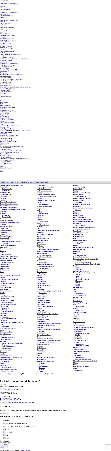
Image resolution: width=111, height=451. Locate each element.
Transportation (77, 331)
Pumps (75, 238)
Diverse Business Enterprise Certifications (11, 79)
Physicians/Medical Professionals (82, 208)
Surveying (76, 314)
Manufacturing (43, 213)
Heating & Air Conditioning (45, 251)
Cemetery (3, 281)
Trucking (78, 335)
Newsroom (3, 93)
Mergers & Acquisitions (43, 335)
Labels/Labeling (41, 296)
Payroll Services (78, 194)
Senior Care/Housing (79, 295)
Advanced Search (11, 182)
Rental (75, 253)
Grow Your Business (5, 77)
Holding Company (42, 253)
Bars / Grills (3, 247)
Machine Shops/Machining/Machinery (48, 314)
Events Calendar (4, 45)
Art (1, 219)
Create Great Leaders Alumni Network (10, 54)
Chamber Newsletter (5, 96)
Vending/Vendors (78, 349)
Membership (3, 62)
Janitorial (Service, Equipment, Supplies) (49, 291)
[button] (55, 99)
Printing (77, 282)
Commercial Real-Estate (7, 296)
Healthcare (40, 246)
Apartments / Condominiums (8, 207)
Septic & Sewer (77, 297)
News (1, 95)
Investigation (40, 289)
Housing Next (4, 90)
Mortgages (5, 243)
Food (38, 210)
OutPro (2, 49)
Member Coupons (5, 68)
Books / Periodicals (5, 254)
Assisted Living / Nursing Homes (9, 222)
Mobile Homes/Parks (43, 344)
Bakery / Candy (4, 238)
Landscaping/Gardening (44, 300)
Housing (41, 369)
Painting (75, 185)
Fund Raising (41, 215)
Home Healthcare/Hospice (44, 257)
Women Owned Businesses (81, 366)
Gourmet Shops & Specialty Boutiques (48, 230)
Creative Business (5, 326)
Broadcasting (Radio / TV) (8, 258)
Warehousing (77, 355)
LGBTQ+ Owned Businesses (45, 306)
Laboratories (40, 298)
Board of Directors (5, 34)
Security (77, 285)
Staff (1, 32)
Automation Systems (6, 230)
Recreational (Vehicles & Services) (83, 247)
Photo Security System (82, 279)
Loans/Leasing (41, 310)
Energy (2, 363)
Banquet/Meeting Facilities (46, 266)
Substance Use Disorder (80, 312)
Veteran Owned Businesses (81, 351)
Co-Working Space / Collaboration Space (12, 322)
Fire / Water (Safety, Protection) (46, 200)
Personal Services (78, 200)
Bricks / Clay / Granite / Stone (9, 256)
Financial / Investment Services (46, 194)
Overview (2, 52)
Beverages (3, 251)
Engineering (5, 215)
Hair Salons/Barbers (43, 238)
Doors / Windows (5, 339)
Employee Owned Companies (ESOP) (11, 357)
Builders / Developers (6, 260)
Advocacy (3, 198)
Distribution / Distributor (7, 337)
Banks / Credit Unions (6, 240)
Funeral (39, 217)
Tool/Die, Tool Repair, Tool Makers (83, 327)
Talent (75, 316)
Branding (78, 274)
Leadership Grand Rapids (7, 57)
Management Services (43, 319)
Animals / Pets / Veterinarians (8, 205)
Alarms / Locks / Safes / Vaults (9, 204)
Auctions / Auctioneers (6, 226)
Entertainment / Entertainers (8, 369)
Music (38, 355)
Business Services (7, 189)
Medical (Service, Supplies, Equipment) (48, 329)
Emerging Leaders (5, 56)
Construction (4, 306)
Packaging (40, 371)
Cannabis (3, 274)
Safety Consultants (7, 311)
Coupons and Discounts (32, 182)
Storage (75, 308)
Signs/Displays (77, 301)
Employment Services (6, 359)
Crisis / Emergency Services (8, 328)
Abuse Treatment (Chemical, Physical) (11, 185)
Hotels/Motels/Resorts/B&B (45, 264)
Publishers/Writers (78, 236)
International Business (43, 285)
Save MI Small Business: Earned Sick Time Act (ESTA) (15, 87)
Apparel (77, 267)
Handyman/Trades (42, 240)
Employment (6, 345)
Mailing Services (41, 317)
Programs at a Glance (6, 46)
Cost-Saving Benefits (6, 66)
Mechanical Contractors (9, 318)
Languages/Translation (43, 302)
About (1, 29)
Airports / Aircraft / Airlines (8, 202)
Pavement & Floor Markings (81, 192)
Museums (39, 353)
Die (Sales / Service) (5, 334)
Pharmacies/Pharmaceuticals (81, 204)
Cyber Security (79, 320)
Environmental (41, 185)
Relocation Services (79, 249)
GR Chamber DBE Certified (45, 234)
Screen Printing (80, 225)
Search (3, 182)
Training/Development (8, 346)
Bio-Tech (2, 253)
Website (75, 363)
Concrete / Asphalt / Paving (8, 304)
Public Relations (78, 234)
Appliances (3, 211)
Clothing (2, 293)
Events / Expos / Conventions (45, 187)
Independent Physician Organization (49, 249)
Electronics (3, 352)
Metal (38, 337)
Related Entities (4, 41)
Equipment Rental (80, 255)
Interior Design (6, 217)
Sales (74, 289)
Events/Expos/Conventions (10, 279)
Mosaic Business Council (7, 38)
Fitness (39, 202)
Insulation (39, 277)
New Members (21, 182)
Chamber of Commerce (7, 283)
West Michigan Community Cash (9, 3)
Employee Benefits (5, 355)
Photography (77, 206)
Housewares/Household (43, 270)
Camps (2, 272)
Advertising (3, 196)
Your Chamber (4, 31)
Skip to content (4, 0)
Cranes (2, 324)
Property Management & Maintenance (13, 209)
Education (3, 341)
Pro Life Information (79, 217)
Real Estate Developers (82, 229)
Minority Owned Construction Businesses (49, 340)
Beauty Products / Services (8, 249)
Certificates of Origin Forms (7, 65)
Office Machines (41, 359)
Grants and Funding (5, 82)
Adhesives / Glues (5, 192)
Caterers (2, 277)
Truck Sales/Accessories (82, 345)
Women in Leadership (6, 60)
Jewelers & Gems (42, 295)
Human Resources (42, 272)
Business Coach (4, 268)
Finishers (39, 198)
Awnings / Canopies (6, 236)
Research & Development (80, 257)
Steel (74, 304)
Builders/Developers (8, 262)
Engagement (3, 73)
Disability (3, 336)
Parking (75, 191)
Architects (3, 213)
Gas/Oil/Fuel (40, 226)
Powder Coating (80, 187)
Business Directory (5, 9)
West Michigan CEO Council (8, 40)
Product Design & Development (82, 219)
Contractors (5, 308)
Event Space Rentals (5, 91)
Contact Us (3, 17)
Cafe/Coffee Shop (80, 261)
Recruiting (42, 274)
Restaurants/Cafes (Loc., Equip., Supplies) (85, 259)
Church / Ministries (5, 291)
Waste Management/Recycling (82, 359)
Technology (76, 318)
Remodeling (76, 251)
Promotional (77, 223)
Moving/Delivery (41, 348)
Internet (39, 287)
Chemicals (3, 285)
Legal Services (41, 304)
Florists (39, 208)
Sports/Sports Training (80, 303)
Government (40, 232)
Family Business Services (44, 189)
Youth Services (6, 348)
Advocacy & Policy (5, 85)
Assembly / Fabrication (7, 220)
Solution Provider (44, 225)
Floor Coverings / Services (44, 206)
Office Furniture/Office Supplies (46, 357)
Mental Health (41, 333)
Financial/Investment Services (11, 241)
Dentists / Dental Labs (6, 332)
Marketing (40, 327)
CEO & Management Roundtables (9, 81)
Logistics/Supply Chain (43, 312)
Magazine (41, 351)
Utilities (75, 347)
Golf (38, 228)
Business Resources (5, 76)
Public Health (77, 231)
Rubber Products (78, 287)
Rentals (77, 284)
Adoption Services (5, 194)
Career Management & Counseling (12, 343)
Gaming (39, 223)
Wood (75, 368)
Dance (2, 330)
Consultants (5, 190)
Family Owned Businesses (44, 191)
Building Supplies (5, 264)
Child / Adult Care (5, 287)
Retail (75, 266)
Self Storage (78, 310)
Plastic (75, 212)
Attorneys (3, 224)
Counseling (3, 320)
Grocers (39, 236)
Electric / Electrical (5, 350)
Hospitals (41, 248)
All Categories (44, 182)
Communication (4, 298)
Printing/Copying (78, 215)
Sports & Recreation (8, 371)
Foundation (3, 37)
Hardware (40, 242)
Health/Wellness (43, 204)
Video (75, 353)
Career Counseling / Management (10, 275)
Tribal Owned (77, 338)
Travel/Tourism (43, 268)
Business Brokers (5, 266)
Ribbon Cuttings (4, 71)
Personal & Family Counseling (82, 198)
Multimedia (40, 350)
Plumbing (76, 213)
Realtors (77, 243)
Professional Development (7, 51)
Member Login (4, 6)
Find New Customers (6, 84)
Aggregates (3, 200)
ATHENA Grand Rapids (7, 48)
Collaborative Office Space (7, 35)
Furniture (39, 219)
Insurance (39, 279)
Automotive (3, 232)
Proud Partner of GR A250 (13, 389)
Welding (75, 365)
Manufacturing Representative (46, 325)
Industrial (39, 275)
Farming (39, 192)
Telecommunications (79, 322)
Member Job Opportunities (7, 70)
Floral (77, 276)
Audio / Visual (4, 228)
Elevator (2, 354)
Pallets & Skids (77, 189)
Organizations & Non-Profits (45, 361)
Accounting (3, 187)
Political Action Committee (7, 88)
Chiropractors (4, 289)
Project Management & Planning (83, 221)
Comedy (2, 295)
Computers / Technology (7, 300)
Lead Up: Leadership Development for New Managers (15, 59)
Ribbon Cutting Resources (81, 271)
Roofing (4, 309)
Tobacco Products (78, 325)
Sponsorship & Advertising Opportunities (11, 74)
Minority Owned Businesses (45, 338)
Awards (2, 234)
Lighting (39, 308)
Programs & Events (5, 43)
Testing (75, 324)
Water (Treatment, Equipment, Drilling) (85, 361)
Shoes (75, 299)
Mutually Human (24, 450)
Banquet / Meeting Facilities (8, 245)
